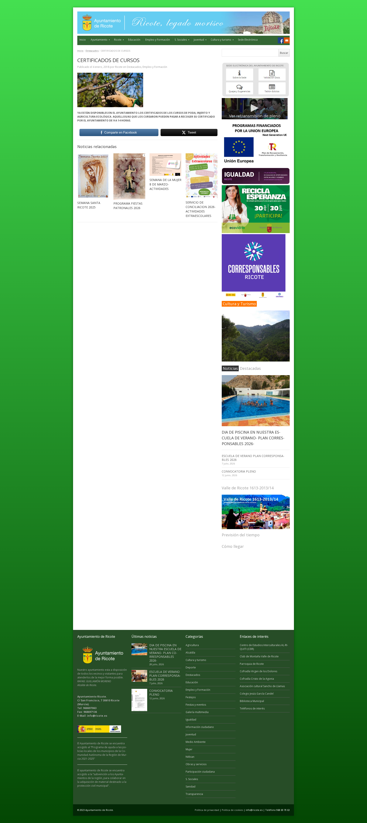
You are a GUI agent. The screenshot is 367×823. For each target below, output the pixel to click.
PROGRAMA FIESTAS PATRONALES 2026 (128, 205)
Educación (134, 39)
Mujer (189, 749)
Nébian (190, 757)
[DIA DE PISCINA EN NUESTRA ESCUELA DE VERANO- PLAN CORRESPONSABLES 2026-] (256, 400)
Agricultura (192, 645)
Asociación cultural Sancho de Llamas (262, 686)
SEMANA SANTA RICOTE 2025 (88, 205)
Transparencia (194, 794)
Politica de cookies (232, 810)
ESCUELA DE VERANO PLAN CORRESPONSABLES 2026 (253, 458)
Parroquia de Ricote (252, 664)
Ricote (117, 39)
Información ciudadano (200, 727)
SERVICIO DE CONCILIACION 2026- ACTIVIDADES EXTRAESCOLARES (201, 209)
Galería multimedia (197, 712)
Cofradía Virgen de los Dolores (258, 671)
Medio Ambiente (196, 742)
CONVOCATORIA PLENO (239, 471)
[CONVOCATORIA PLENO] (139, 700)
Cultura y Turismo (239, 303)
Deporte (191, 667)
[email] (287, 40)
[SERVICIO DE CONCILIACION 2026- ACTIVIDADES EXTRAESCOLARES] (201, 175)
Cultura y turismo (221, 39)
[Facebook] (281, 40)
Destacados (92, 50)
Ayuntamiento (99, 39)
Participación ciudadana (200, 771)
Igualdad (191, 719)
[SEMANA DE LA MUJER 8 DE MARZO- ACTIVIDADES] (165, 164)
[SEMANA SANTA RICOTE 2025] (93, 176)
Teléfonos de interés (252, 708)
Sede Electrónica (248, 39)
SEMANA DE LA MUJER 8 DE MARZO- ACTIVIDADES (165, 184)
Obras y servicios (196, 764)
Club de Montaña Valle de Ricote (259, 656)
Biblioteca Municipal (252, 701)
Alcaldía (190, 652)
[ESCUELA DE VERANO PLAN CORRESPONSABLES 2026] (139, 676)
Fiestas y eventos (196, 704)
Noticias (230, 368)
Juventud (199, 39)
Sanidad (190, 786)
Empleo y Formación (157, 39)
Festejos (191, 697)
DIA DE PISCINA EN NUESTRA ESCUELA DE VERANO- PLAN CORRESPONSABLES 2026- (253, 438)
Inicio (82, 39)
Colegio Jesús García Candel (257, 693)
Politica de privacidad (207, 810)
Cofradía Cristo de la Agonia (257, 679)
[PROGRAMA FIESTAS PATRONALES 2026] (129, 176)
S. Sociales (181, 39)
